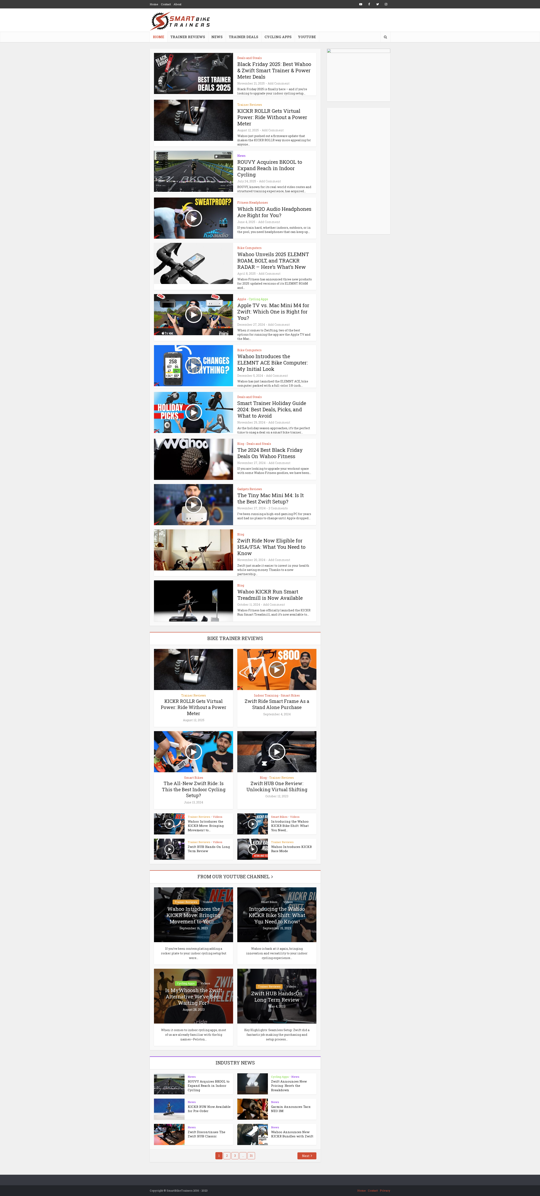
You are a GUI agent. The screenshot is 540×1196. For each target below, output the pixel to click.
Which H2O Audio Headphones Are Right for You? (274, 212)
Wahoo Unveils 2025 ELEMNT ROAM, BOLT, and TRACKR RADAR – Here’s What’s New (273, 260)
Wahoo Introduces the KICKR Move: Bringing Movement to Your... (193, 915)
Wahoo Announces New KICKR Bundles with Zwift (292, 1134)
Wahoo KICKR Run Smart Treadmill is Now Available (270, 594)
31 (251, 1156)
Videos (217, 817)
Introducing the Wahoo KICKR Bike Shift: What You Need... (290, 825)
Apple (241, 299)
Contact (166, 4)
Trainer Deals (243, 37)
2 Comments (278, 508)
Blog (240, 444)
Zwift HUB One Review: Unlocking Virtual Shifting (276, 786)
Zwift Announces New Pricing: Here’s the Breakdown (289, 1085)
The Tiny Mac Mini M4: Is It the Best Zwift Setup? (270, 498)
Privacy (385, 1190)
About (177, 4)
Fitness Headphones (252, 202)
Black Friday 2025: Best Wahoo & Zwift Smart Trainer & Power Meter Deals (274, 70)
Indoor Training (266, 695)
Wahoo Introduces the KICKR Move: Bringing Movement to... (206, 825)
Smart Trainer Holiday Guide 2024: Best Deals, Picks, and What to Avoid (271, 409)
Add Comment (279, 83)
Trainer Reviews (187, 37)
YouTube (307, 37)
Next (305, 1156)
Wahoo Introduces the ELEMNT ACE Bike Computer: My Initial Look (272, 362)
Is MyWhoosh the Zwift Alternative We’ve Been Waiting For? (193, 996)
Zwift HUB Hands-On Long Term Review (276, 996)
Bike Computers (249, 248)
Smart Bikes (290, 695)
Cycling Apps (278, 37)
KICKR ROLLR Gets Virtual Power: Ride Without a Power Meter (272, 117)
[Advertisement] (358, 171)
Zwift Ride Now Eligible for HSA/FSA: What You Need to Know (271, 547)
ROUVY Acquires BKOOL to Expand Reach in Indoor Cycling (269, 168)
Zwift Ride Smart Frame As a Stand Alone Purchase (277, 704)
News (217, 37)
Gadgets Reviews (249, 489)
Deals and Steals (249, 58)
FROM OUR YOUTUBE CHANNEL (233, 876)
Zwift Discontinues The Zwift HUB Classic (206, 1134)
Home (154, 4)
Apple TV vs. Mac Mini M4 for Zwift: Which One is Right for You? (273, 311)
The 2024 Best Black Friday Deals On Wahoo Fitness (270, 453)
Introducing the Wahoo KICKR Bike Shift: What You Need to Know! (277, 915)
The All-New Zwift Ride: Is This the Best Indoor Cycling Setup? (193, 789)
